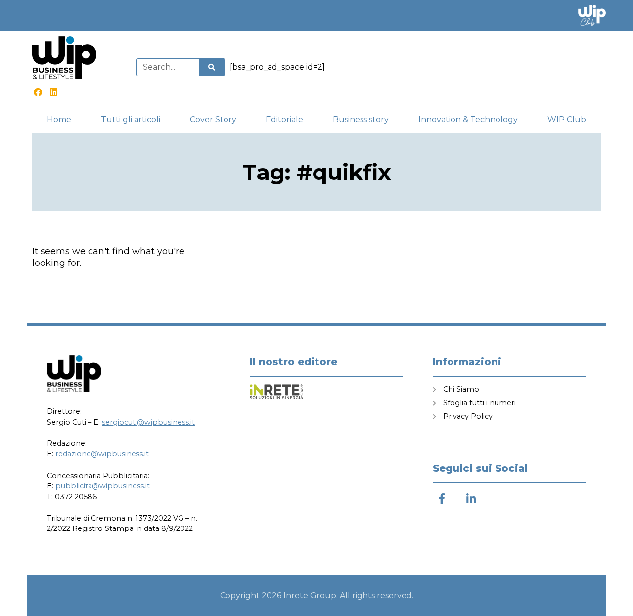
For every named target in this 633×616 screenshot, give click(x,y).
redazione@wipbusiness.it (102, 453)
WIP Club (566, 119)
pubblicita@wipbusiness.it (102, 486)
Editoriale (284, 119)
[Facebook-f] (441, 499)
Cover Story (213, 119)
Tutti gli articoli (130, 119)
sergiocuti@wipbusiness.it (148, 422)
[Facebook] (38, 92)
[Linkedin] (54, 92)
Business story (361, 119)
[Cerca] (211, 67)
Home (59, 119)
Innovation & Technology (468, 119)
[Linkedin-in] (471, 499)
